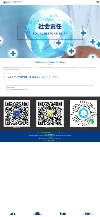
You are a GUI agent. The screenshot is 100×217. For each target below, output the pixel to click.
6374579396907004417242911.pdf (31, 77)
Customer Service (37, 214)
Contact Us (62, 214)
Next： (17, 89)
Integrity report (12, 214)
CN (77, 4)
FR (82, 4)
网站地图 (50, 137)
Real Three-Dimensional (87, 214)
